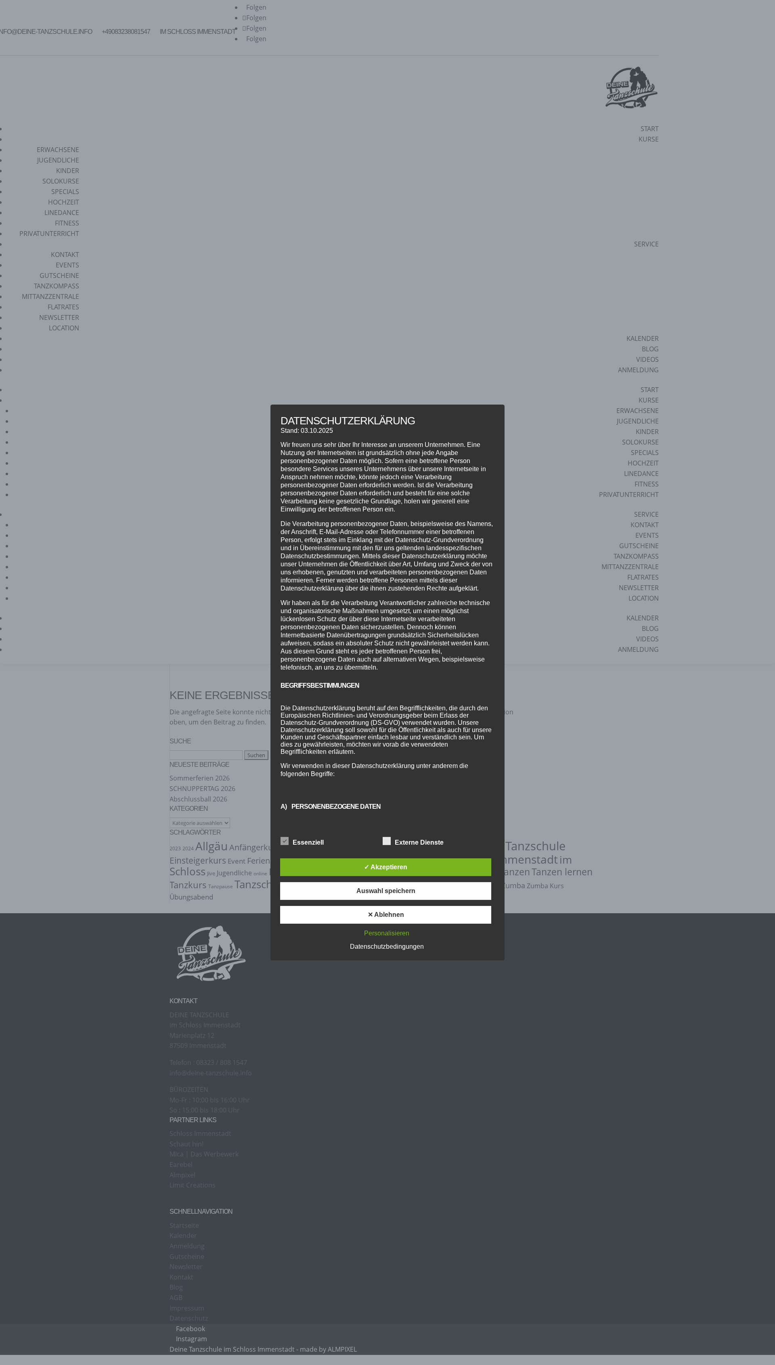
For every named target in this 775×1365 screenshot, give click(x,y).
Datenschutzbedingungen (387, 946)
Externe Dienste (419, 842)
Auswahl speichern (385, 890)
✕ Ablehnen (386, 914)
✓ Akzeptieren (385, 867)
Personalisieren (386, 933)
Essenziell (308, 842)
